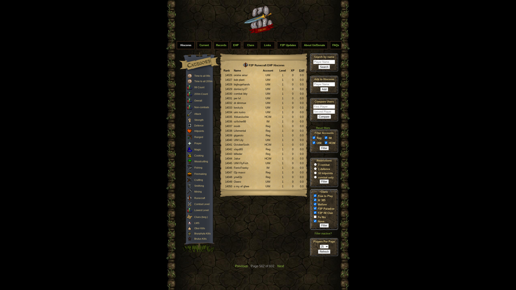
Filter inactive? (323, 233)
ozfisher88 (240, 121)
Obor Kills (199, 228)
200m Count (201, 94)
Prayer (198, 143)
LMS (196, 223)
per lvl (237, 98)
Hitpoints (199, 131)
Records (221, 45)
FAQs (335, 45)
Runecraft (199, 198)
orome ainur (241, 75)
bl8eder (238, 153)
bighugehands (242, 84)
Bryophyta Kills (202, 233)
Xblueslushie (241, 116)
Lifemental (240, 130)
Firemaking (200, 174)
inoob (237, 126)
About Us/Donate (314, 45)
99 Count (199, 87)
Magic (197, 149)
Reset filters (323, 127)
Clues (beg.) (201, 217)
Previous (241, 266)
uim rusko (239, 112)
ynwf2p (238, 177)
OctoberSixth (241, 144)
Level (282, 70)
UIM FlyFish (241, 163)
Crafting (198, 180)
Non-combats (201, 107)
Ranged (198, 137)
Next (280, 266)
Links (267, 45)
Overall (198, 100)
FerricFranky (241, 167)
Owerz (237, 181)
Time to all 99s (202, 76)
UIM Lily (238, 140)
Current (204, 45)
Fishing (198, 167)
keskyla (238, 107)
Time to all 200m (203, 81)
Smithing (199, 185)
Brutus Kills (200, 238)
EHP (236, 45)
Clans (250, 45)
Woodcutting (201, 161)
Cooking (199, 155)
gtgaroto (238, 135)
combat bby (241, 93)
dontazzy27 (240, 89)
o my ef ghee (241, 186)
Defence (199, 125)
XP (292, 70)
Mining (198, 191)
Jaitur (237, 158)
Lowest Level (201, 210)
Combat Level (202, 204)
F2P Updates (288, 45)
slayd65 (238, 149)
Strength (199, 120)
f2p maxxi (239, 172)
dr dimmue (240, 103)
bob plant (239, 79)
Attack (197, 114)
